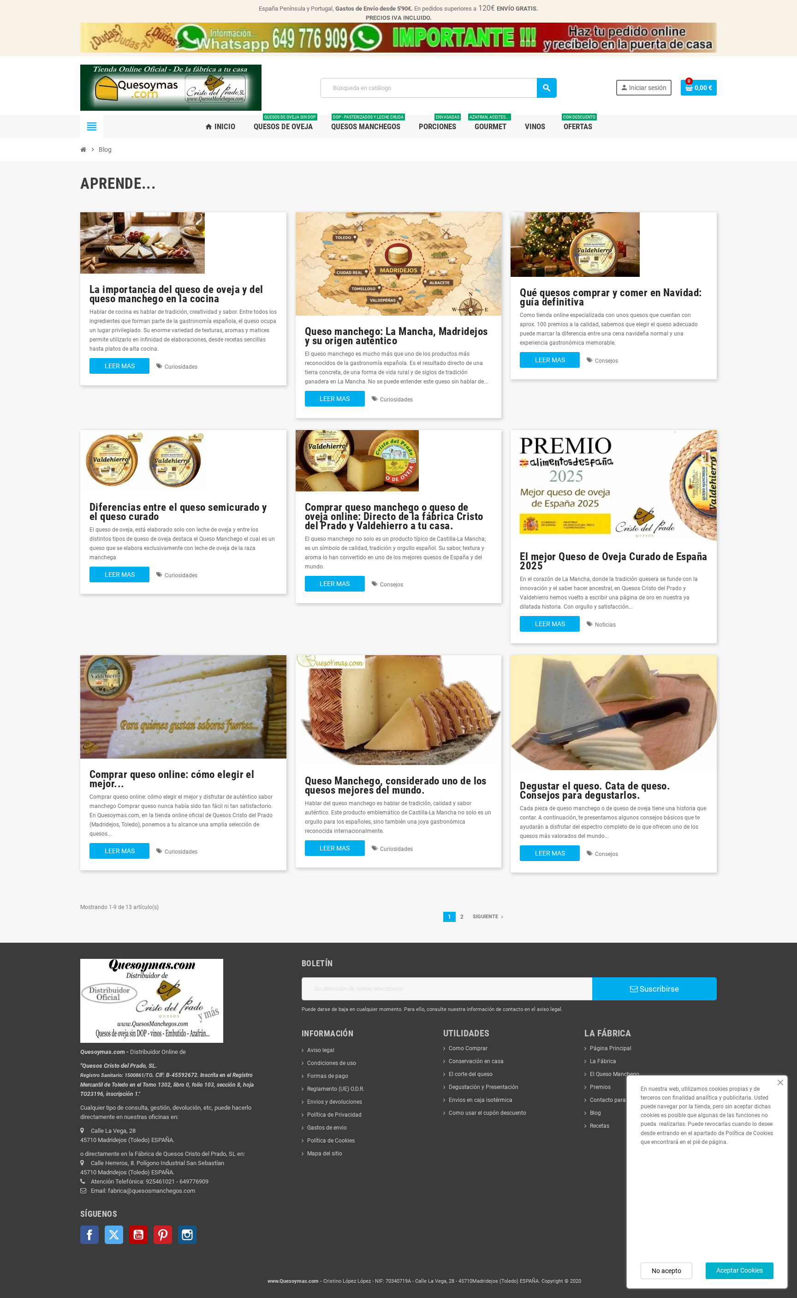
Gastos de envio (327, 1128)
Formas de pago (327, 1076)
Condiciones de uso (331, 1063)
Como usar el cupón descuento (487, 1113)
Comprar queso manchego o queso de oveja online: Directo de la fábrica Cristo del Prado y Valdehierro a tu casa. (394, 516)
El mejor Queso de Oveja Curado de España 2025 (613, 561)
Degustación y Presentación (483, 1087)
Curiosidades (181, 367)
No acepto (666, 1270)
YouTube (138, 1235)
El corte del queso (471, 1074)
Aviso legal (320, 1050)
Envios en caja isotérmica (480, 1100)
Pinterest (163, 1235)
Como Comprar (468, 1048)
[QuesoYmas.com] (171, 87)
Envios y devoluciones (334, 1102)
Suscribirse (658, 988)
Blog (595, 1113)
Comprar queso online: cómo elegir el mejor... (171, 779)
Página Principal (610, 1048)
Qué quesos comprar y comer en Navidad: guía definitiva (611, 297)
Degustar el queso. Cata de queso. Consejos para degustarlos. (595, 791)
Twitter (114, 1235)
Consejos (606, 361)
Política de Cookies (331, 1140)
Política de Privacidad (334, 1115)
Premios (600, 1087)
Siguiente (486, 917)
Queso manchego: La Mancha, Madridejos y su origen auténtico (396, 336)
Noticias (605, 625)
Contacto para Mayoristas (622, 1100)
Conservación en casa (476, 1061)
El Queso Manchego (614, 1074)
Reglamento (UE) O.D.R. (335, 1089)
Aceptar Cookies (739, 1270)
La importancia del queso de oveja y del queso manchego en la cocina (176, 294)
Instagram (187, 1235)
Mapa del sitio (324, 1153)
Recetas (599, 1126)
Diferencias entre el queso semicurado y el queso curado (178, 512)
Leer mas (120, 366)
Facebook (89, 1235)
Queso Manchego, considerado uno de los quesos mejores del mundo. (396, 785)
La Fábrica (603, 1061)
